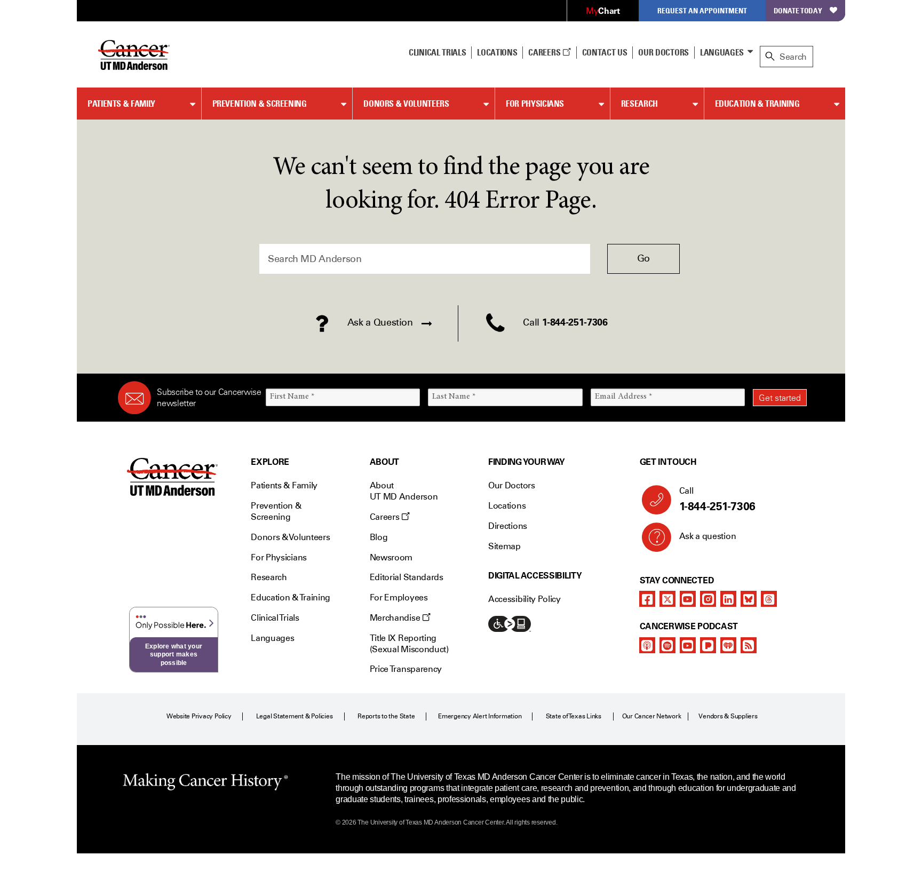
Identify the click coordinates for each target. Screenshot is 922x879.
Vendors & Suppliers (727, 716)
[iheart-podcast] (728, 645)
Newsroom (391, 557)
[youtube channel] (688, 599)
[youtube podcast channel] (688, 645)
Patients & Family (121, 103)
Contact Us (604, 52)
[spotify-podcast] (667, 645)
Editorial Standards (406, 577)
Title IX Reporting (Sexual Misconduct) (409, 643)
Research (639, 103)
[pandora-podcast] (708, 645)
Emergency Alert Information (480, 716)
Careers (545, 52)
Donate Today (798, 10)
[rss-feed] (748, 645)
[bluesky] (748, 599)
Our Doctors (663, 52)
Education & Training (757, 103)
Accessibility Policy (524, 599)
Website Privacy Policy (199, 716)
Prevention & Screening (259, 103)
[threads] (769, 599)
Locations (507, 506)
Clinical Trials (437, 52)
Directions (507, 526)
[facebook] (647, 599)
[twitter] (667, 599)
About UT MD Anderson (404, 491)
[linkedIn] (728, 599)
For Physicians (535, 103)
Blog (379, 537)
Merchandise (396, 618)
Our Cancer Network (651, 716)
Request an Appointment (702, 10)
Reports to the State (386, 716)
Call (717, 499)
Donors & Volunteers (406, 103)
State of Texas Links (573, 716)
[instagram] (708, 599)
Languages (722, 52)
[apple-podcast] (647, 645)
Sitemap (504, 546)
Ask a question (707, 536)
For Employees (399, 597)
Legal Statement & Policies (294, 716)
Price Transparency (406, 669)
